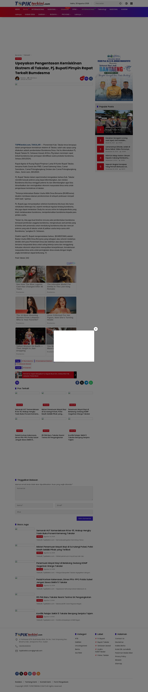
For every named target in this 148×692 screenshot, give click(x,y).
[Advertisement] (74, 346)
